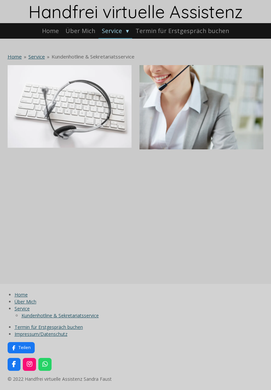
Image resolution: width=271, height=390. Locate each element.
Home (15, 56)
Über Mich (25, 301)
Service (36, 56)
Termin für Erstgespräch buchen (49, 327)
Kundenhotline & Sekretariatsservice (93, 56)
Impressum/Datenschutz (41, 334)
